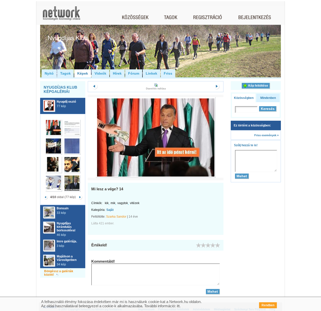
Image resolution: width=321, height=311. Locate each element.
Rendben (268, 305)
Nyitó (49, 73)
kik (107, 203)
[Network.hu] (61, 16)
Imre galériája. (67, 241)
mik (113, 203)
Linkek (151, 73)
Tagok (65, 73)
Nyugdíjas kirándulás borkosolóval (66, 227)
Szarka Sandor (116, 216)
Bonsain (62, 208)
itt (178, 306)
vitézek (134, 203)
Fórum (133, 73)
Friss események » (266, 135)
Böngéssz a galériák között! (58, 272)
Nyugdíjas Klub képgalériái (60, 89)
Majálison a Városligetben (66, 258)
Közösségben (244, 98)
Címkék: (96, 203)
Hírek (117, 73)
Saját (110, 210)
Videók (100, 73)
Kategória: (98, 210)
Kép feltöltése (258, 85)
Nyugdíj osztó (66, 101)
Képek (82, 73)
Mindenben (268, 98)
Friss (168, 73)
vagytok (122, 203)
